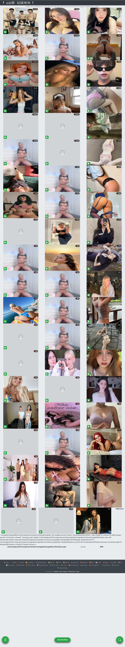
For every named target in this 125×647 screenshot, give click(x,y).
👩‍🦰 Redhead (83, 562)
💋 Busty (105, 562)
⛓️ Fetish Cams (54, 565)
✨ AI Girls (64, 565)
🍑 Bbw (91, 562)
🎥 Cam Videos (105, 565)
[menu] (5, 639)
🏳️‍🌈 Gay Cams (20, 565)
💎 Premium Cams (42, 565)
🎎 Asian (6, 562)
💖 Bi (119, 562)
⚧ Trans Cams (30, 565)
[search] (119, 639)
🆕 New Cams (10, 565)
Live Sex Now (62, 640)
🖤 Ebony (13, 562)
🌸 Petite (98, 562)
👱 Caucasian (29, 562)
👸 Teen (58, 562)
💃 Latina (21, 562)
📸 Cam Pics (115, 565)
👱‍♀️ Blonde (66, 562)
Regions (56, 571)
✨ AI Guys (84, 565)
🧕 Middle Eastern (40, 562)
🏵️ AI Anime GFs (74, 565)
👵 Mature (51, 562)
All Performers (71, 571)
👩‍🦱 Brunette (74, 562)
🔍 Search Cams (62, 568)
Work (61, 571)
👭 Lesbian (113, 562)
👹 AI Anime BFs (94, 565)
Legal (77, 571)
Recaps (65, 571)
